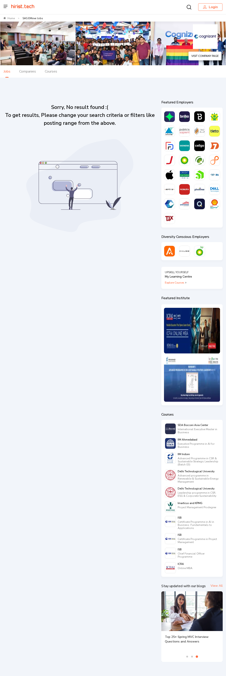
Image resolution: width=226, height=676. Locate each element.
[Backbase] (199, 116)
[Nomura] (184, 189)
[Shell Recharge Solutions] (214, 203)
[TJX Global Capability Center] (169, 218)
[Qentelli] (199, 203)
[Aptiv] (169, 189)
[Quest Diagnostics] (199, 160)
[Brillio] (184, 116)
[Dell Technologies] (214, 189)
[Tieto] (214, 131)
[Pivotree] (199, 189)
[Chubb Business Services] (184, 251)
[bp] (184, 160)
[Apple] (169, 174)
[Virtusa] (169, 116)
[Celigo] (199, 145)
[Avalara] (169, 251)
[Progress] (199, 174)
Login (213, 7)
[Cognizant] (169, 203)
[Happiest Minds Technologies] (214, 116)
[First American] (214, 174)
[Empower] (184, 203)
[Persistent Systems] (214, 160)
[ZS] (199, 131)
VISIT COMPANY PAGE (205, 56)
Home (11, 18)
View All (217, 586)
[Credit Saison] (184, 174)
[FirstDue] (169, 145)
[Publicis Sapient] (184, 131)
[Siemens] (184, 145)
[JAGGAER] (169, 160)
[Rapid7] (214, 145)
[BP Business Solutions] (199, 251)
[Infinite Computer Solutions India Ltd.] (169, 131)
